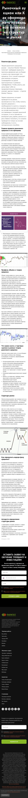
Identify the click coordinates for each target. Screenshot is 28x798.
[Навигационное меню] (26, 2)
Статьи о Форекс (16, 46)
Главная (9, 46)
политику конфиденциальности (13, 791)
